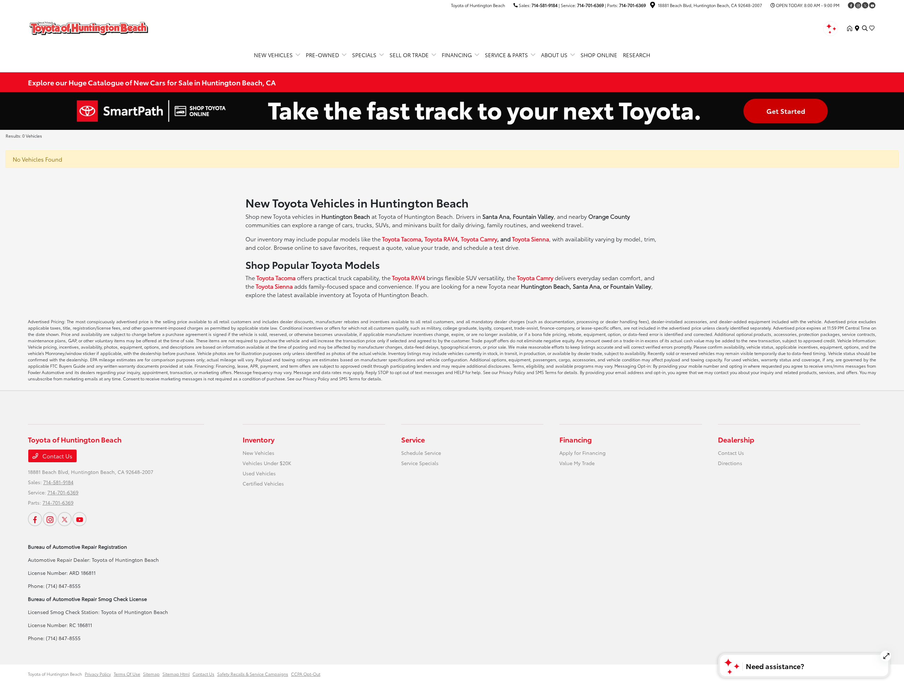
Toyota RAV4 (441, 239)
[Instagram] (858, 5)
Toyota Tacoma (401, 239)
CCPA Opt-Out (305, 674)
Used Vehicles (259, 473)
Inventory (258, 439)
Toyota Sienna (530, 239)
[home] (851, 28)
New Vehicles (258, 452)
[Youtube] (872, 5)
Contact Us (56, 456)
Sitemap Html (176, 674)
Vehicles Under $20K (267, 463)
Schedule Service (421, 452)
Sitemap (151, 674)
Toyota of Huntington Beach (55, 674)
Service (413, 439)
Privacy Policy (98, 674)
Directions (730, 463)
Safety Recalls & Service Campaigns (252, 674)
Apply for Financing (582, 452)
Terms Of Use (127, 674)
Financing (575, 439)
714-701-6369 (590, 5)
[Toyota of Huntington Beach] (88, 27)
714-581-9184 (544, 5)
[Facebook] (851, 5)
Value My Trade (577, 463)
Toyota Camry (479, 239)
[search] (865, 28)
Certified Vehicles (263, 483)
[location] (652, 6)
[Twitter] (865, 5)
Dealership (736, 439)
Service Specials (420, 463)
